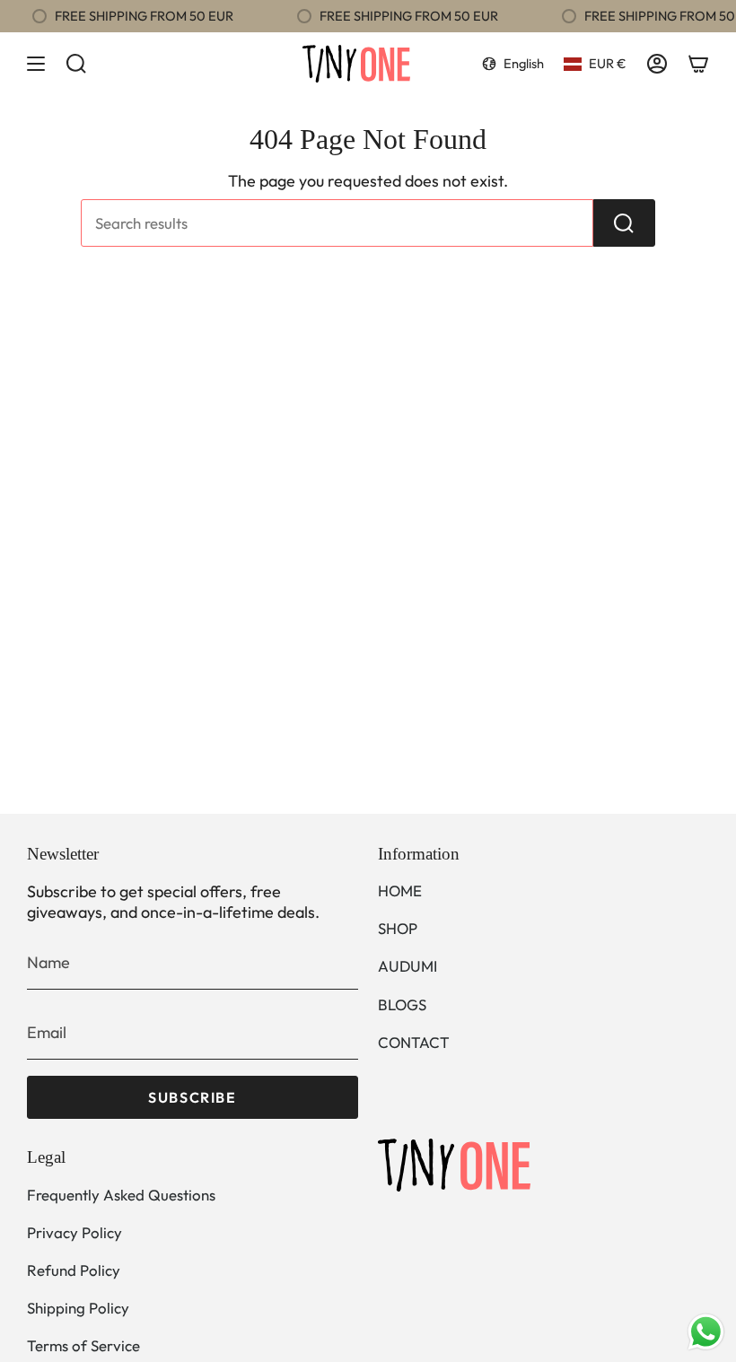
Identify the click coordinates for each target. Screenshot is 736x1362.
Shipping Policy (78, 1307)
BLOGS (402, 1004)
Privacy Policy (74, 1232)
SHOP (397, 928)
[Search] (624, 223)
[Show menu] (36, 63)
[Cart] (698, 63)
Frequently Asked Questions (121, 1194)
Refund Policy (73, 1270)
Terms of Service (83, 1345)
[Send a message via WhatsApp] (706, 1332)
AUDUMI (407, 965)
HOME (400, 890)
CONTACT (414, 1042)
